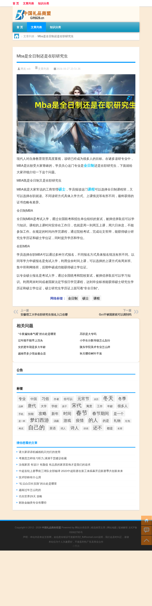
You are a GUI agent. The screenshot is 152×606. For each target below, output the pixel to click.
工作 (100, 406)
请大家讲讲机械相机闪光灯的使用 (39, 452)
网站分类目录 (82, 527)
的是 (106, 420)
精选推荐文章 (98, 527)
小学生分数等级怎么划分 (95, 340)
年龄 (110, 406)
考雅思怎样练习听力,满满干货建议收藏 (43, 458)
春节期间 (100, 413)
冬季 (122, 398)
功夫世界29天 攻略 (30, 496)
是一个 (119, 413)
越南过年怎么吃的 (30, 490)
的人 (93, 419)
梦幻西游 (39, 419)
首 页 (16, 3)
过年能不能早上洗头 (30, 340)
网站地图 (112, 527)
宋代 (77, 405)
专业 (22, 398)
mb (28, 68)
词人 (63, 428)
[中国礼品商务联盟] (33, 8)
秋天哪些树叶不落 (91, 353)
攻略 (42, 413)
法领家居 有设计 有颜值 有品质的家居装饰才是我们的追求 (54, 464)
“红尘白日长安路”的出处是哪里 (38, 483)
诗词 (86, 428)
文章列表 (28, 3)
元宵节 (83, 398)
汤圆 (56, 421)
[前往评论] (145, 530)
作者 (56, 399)
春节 (81, 412)
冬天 (108, 397)
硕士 (62, 189)
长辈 (120, 428)
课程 (91, 189)
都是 (110, 428)
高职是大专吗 (88, 334)
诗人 (74, 428)
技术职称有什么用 (30, 477)
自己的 (36, 427)
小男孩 (76, 545)
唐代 (32, 405)
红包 (127, 420)
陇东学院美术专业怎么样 (95, 347)
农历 (96, 399)
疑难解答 (123, 527)
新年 (55, 413)
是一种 (22, 420)
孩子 (64, 406)
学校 (54, 406)
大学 (44, 406)
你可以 (68, 399)
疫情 (80, 420)
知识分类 (43, 3)
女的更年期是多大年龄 (32, 347)
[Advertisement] (76, 578)
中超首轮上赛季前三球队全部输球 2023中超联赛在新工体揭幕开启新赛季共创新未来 (71, 471)
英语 (52, 428)
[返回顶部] (145, 539)
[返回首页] (145, 520)
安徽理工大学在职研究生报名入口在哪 (44, 314)
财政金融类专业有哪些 (33, 502)
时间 (67, 413)
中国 (33, 398)
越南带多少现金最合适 (32, 353)
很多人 (123, 405)
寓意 (89, 406)
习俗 (45, 398)
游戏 (67, 420)
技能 (31, 414)
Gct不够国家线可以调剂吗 (115, 314)
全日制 (89, 165)
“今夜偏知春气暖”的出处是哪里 (37, 334)
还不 (97, 427)
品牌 (21, 406)
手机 (21, 413)
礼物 (117, 420)
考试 (21, 428)
